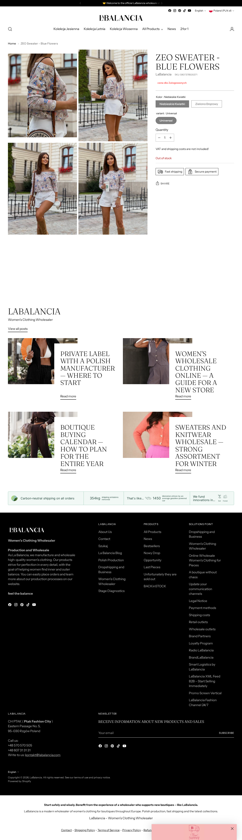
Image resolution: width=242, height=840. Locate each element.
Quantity (162, 129)
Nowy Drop (152, 553)
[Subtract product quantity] (159, 137)
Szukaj (103, 546)
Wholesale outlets (202, 629)
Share (165, 183)
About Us (105, 532)
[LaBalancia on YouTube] (189, 10)
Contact (104, 539)
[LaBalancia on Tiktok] (184, 10)
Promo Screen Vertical (205, 693)
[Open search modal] (10, 29)
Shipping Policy (84, 830)
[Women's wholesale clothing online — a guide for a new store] (157, 370)
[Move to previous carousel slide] (222, 286)
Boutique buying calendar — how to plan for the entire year (83, 445)
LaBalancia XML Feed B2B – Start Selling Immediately (204, 681)
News (148, 539)
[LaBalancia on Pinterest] (179, 10)
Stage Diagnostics (111, 591)
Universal (166, 120)
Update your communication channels (200, 589)
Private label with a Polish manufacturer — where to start (87, 368)
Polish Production (111, 560)
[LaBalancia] (121, 18)
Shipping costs (199, 615)
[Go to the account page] (232, 29)
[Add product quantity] (170, 137)
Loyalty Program (201, 643)
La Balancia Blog (110, 553)
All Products (152, 532)
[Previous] (80, 3)
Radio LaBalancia (201, 650)
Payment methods (202, 608)
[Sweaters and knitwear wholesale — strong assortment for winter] (157, 444)
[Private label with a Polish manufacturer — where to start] (42, 370)
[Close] (232, 829)
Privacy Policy (131, 830)
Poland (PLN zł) (222, 10)
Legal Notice (198, 601)
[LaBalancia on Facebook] (169, 10)
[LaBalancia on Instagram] (174, 10)
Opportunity (152, 560)
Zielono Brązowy (206, 104)
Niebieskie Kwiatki (172, 104)
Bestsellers (152, 546)
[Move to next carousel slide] (231, 286)
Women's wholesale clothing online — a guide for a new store (196, 372)
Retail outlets (198, 622)
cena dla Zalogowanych (172, 82)
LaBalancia (163, 74)
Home (12, 43)
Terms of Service (109, 830)
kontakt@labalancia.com (42, 755)
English (199, 10)
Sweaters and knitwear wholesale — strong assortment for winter (200, 445)
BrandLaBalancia (201, 657)
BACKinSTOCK (155, 586)
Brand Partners (200, 636)
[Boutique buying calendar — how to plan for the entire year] (42, 444)
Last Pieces (152, 567)
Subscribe (226, 732)
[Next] (161, 3)
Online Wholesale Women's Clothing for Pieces (205, 560)
